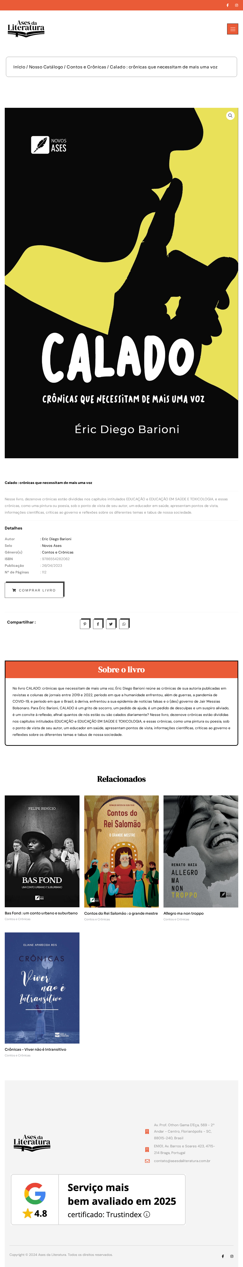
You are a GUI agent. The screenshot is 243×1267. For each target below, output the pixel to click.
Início (19, 67)
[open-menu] (232, 29)
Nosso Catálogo (46, 67)
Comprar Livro (37, 590)
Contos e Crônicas (86, 67)
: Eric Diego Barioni (55, 539)
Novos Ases (52, 545)
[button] (230, 115)
